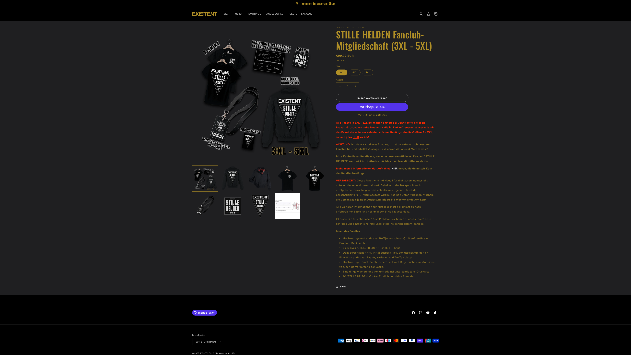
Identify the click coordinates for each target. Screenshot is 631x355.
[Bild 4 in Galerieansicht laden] (287, 178)
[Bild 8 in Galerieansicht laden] (260, 206)
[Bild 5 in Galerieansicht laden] (315, 178)
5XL (367, 72)
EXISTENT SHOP (208, 353)
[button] (421, 14)
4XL (354, 72)
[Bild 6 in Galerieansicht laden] (205, 206)
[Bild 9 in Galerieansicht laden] (287, 206)
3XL (341, 72)
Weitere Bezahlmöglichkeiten (372, 115)
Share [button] (343, 286)
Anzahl (339, 80)
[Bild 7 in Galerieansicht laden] (232, 206)
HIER (356, 137)
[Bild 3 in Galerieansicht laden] (260, 178)
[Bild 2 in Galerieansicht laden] (232, 178)
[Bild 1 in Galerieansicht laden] (205, 178)
